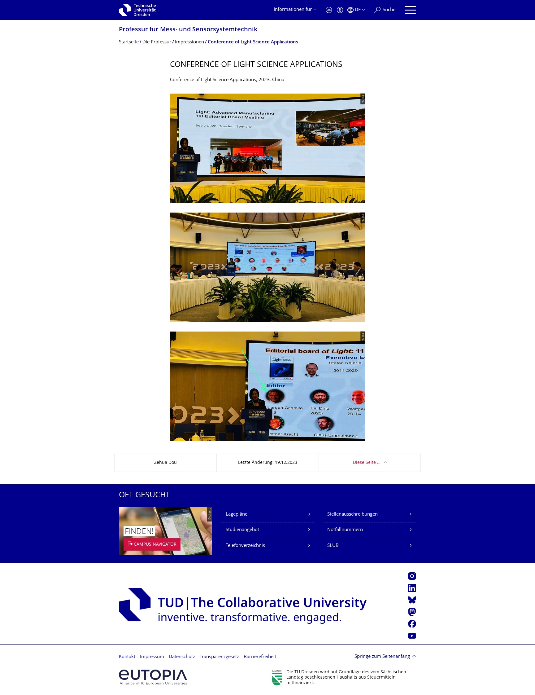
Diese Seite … (367, 463)
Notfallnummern (345, 530)
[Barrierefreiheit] (340, 10)
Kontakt (127, 657)
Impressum (152, 657)
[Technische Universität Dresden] (137, 10)
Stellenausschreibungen (352, 514)
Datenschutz (182, 657)
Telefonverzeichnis (245, 545)
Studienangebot (242, 530)
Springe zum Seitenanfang (382, 656)
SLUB (333, 545)
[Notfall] (328, 10)
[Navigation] (410, 10)
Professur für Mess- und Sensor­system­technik (188, 30)
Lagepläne (236, 514)
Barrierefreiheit (260, 657)
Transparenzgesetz (219, 657)
